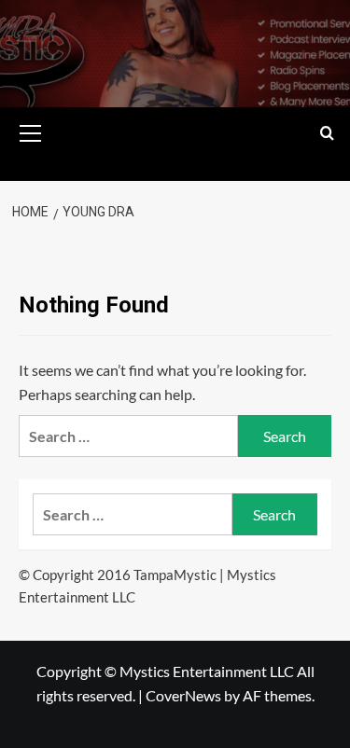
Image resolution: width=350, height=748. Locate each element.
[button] (30, 130)
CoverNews (183, 695)
